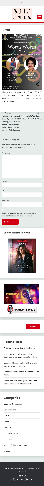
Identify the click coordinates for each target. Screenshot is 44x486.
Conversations (10, 410)
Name (5, 181)
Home (6, 421)
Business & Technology (13, 404)
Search (33, 327)
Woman (7, 451)
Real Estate (9, 439)
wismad (22, 471)
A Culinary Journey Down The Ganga (19, 348)
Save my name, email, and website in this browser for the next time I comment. (19, 214)
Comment (6, 153)
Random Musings (11, 433)
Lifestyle (7, 427)
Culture (7, 415)
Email (5, 191)
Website (5, 200)
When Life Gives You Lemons (16, 445)
